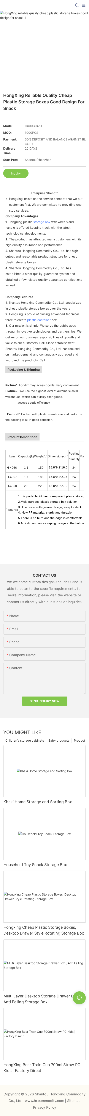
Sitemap (74, 1100)
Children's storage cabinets (24, 740)
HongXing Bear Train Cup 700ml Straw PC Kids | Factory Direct (41, 1067)
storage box (41, 222)
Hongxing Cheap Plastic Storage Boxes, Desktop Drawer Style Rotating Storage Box (43, 930)
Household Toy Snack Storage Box (35, 864)
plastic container (39, 320)
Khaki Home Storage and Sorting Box (37, 801)
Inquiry (16, 173)
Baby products (58, 740)
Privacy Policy (44, 1107)
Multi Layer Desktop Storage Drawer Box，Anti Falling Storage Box (42, 999)
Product (79, 740)
